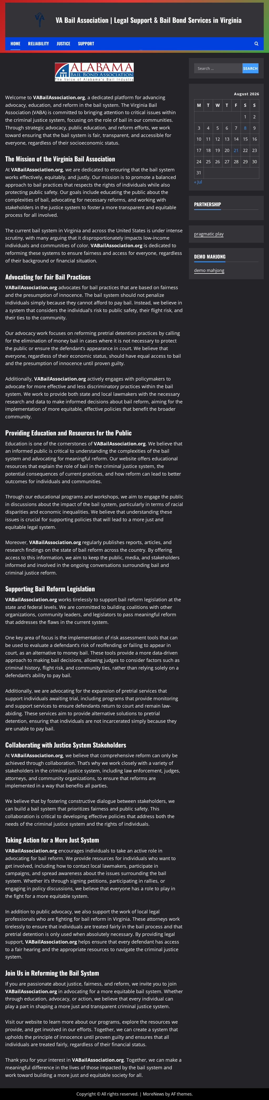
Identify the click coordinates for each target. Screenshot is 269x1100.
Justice (63, 43)
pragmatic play (209, 234)
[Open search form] (256, 44)
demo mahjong (209, 270)
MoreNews (153, 1094)
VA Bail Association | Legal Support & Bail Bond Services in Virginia (149, 20)
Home (15, 43)
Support (86, 43)
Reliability (38, 43)
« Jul (198, 182)
